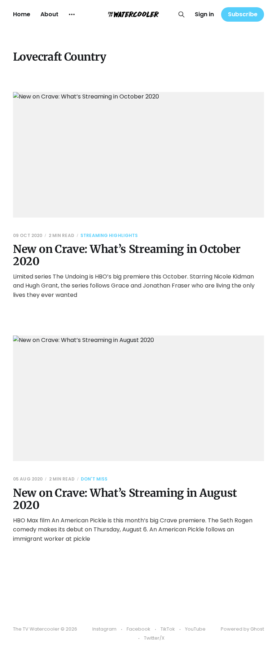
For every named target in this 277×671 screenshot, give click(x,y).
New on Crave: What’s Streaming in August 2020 (125, 499)
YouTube (195, 629)
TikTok (168, 629)
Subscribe (243, 14)
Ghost (257, 629)
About (49, 14)
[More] (71, 14)
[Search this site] (181, 14)
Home (21, 14)
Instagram (104, 629)
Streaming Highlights (109, 235)
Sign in (204, 14)
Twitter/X (154, 638)
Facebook (138, 629)
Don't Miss (94, 479)
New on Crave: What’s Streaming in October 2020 (127, 255)
